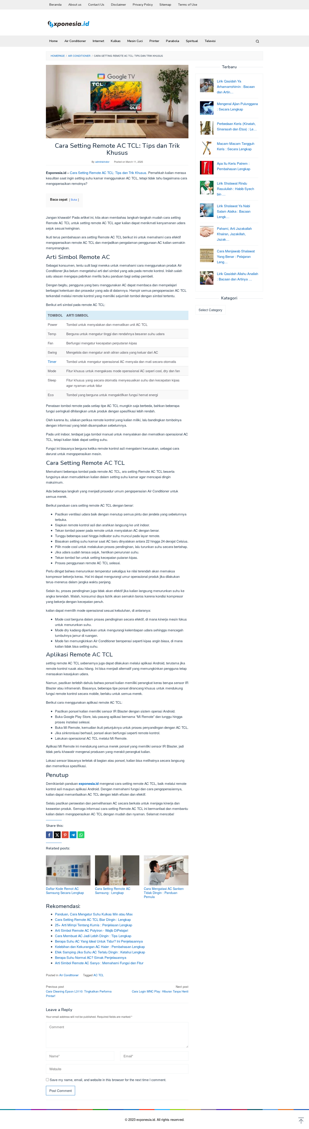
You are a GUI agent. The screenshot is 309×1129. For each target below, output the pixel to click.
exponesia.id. (146, 1119)
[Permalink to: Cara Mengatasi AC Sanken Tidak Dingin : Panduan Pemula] (166, 870)
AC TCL (98, 975)
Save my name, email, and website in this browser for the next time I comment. (108, 1079)
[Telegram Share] (73, 834)
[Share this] (49, 834)
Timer (52, 361)
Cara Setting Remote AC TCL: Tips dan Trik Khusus (107, 172)
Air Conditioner (68, 975)
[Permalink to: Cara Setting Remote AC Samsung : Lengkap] (117, 870)
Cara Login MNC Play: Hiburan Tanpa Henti (160, 988)
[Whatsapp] (81, 834)
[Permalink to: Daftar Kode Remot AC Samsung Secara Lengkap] (68, 870)
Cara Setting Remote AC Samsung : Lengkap (112, 890)
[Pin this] (65, 834)
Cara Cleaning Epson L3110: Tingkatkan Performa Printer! (79, 991)
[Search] (257, 41)
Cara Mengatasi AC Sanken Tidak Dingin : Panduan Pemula (164, 892)
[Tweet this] (57, 834)
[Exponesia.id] (68, 23)
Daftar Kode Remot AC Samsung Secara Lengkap (65, 890)
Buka (74, 199)
